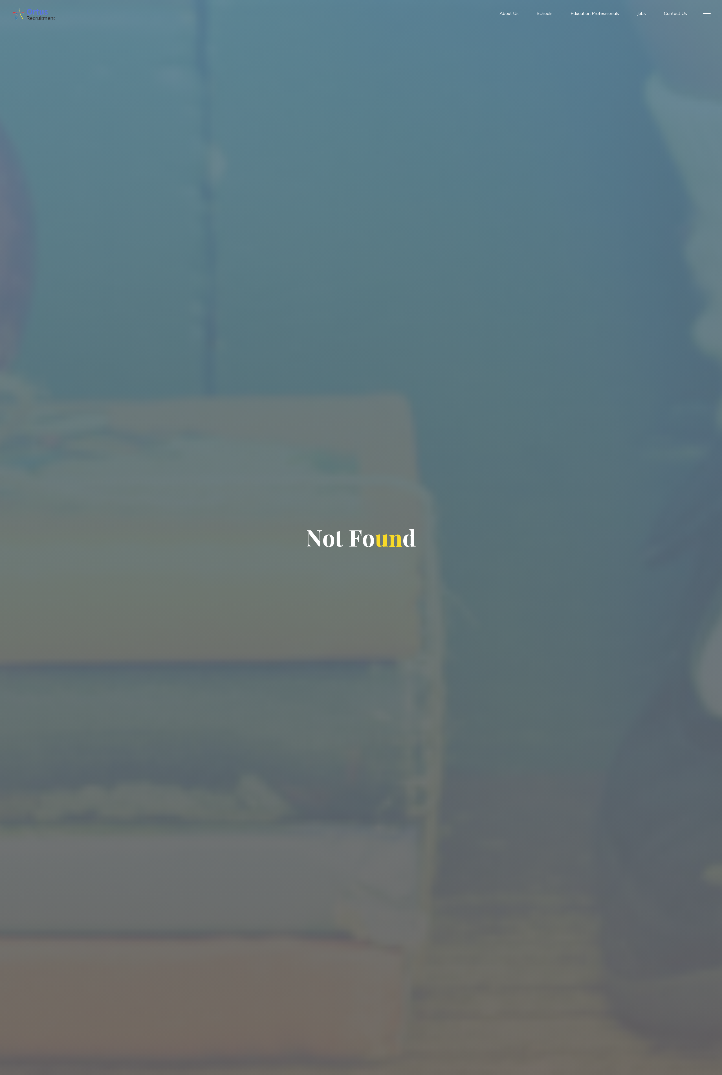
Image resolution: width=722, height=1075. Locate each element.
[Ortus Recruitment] (33, 13)
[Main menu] (706, 13)
